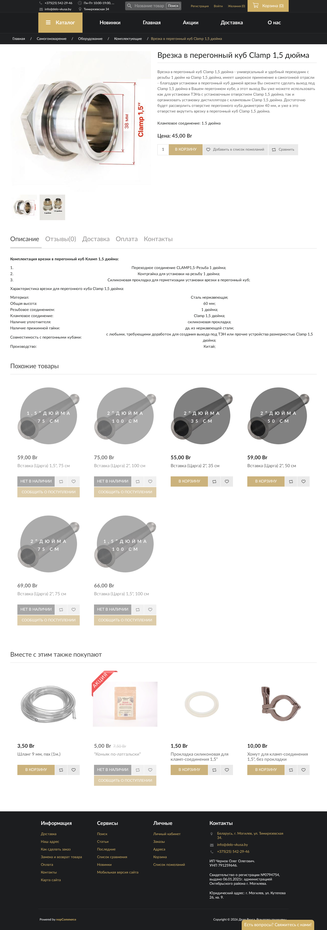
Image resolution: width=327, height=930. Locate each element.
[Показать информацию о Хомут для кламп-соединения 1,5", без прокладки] (278, 704)
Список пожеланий (169, 865)
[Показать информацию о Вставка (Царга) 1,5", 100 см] (125, 544)
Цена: (164, 136)
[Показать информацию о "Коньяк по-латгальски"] (125, 704)
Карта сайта (51, 880)
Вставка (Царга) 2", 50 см (271, 466)
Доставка (232, 22)
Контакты (49, 872)
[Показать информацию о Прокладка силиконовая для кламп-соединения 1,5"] (202, 704)
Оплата (47, 865)
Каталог (65, 22)
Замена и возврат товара (61, 857)
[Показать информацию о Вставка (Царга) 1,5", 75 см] (48, 416)
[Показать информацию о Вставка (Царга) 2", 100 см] (125, 416)
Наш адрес (50, 842)
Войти (218, 6)
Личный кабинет (167, 834)
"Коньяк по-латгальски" (117, 754)
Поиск (102, 834)
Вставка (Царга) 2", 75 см (41, 594)
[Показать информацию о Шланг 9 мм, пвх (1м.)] (48, 704)
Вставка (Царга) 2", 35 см (195, 466)
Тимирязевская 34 (96, 9)
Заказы (159, 842)
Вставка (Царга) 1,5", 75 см (43, 466)
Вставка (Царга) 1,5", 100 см (121, 594)
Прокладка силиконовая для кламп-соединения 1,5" (199, 756)
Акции (190, 22)
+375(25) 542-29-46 (58, 3)
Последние (106, 849)
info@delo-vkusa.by (58, 9)
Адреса (159, 849)
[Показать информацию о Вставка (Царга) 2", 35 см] (202, 416)
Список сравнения (112, 857)
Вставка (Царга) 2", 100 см (119, 466)
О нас (274, 22)
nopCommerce (66, 919)
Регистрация (200, 6)
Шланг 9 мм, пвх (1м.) (39, 754)
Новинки (110, 22)
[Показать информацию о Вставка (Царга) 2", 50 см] (278, 416)
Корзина (160, 857)
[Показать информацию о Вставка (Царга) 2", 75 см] (48, 544)
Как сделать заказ (56, 849)
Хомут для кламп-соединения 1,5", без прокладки (277, 756)
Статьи (103, 842)
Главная (152, 22)
